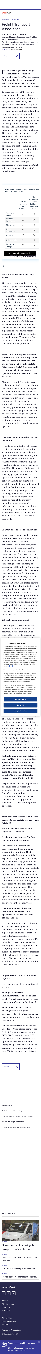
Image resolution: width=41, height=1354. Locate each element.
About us (5, 1300)
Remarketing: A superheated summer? (19, 1276)
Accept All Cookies (20, 711)
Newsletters (6, 1310)
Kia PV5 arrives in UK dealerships (12, 1111)
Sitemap (5, 1324)
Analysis (4, 1241)
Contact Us (6, 1307)
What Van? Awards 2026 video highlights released (17, 1116)
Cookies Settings (20, 699)
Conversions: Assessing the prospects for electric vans (18, 1247)
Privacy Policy (7, 1318)
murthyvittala (6, 50)
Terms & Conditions (9, 1321)
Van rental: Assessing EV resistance (18, 1268)
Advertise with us (8, 1304)
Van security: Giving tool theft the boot (13, 1122)
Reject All (20, 705)
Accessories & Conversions (10, 20)
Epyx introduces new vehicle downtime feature (16, 1127)
